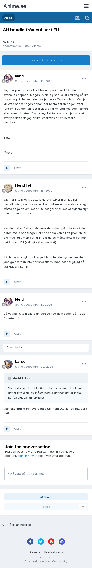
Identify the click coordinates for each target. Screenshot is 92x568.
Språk (33, 552)
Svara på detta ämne (46, 60)
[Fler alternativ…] (83, 78)
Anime (36, 46)
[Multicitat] (7, 168)
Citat (17, 168)
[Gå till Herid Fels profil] (8, 188)
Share (47, 497)
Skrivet (33, 81)
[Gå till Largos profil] (8, 364)
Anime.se (14, 6)
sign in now (26, 455)
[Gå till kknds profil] (8, 78)
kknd (11, 41)
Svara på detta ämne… (29, 473)
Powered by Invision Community (46, 561)
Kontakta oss (53, 552)
